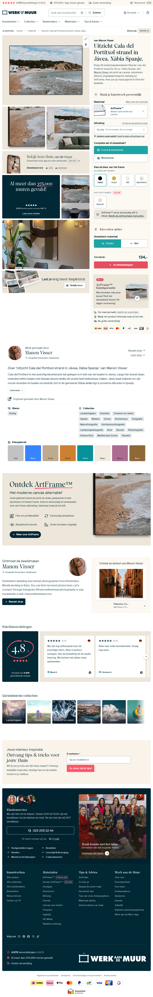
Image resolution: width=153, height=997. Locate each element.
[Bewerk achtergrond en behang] (85, 44)
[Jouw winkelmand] (148, 13)
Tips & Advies (91, 21)
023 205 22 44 (43, 830)
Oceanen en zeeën (124, 413)
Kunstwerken (9, 21)
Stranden (105, 413)
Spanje (84, 419)
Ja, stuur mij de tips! (80, 768)
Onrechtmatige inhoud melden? (87, 975)
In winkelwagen (123, 265)
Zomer (107, 419)
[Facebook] (28, 936)
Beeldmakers (50, 21)
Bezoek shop (135, 350)
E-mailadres (73, 754)
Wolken (96, 419)
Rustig (12, 413)
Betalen (15, 852)
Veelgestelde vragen (22, 848)
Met (136, 243)
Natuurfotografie (88, 424)
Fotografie (137, 419)
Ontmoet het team (92, 853)
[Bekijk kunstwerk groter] (85, 38)
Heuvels (126, 435)
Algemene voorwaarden (48, 975)
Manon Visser (106, 40)
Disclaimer (66, 975)
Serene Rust (86, 435)
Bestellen (51, 848)
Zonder (110, 243)
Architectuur (121, 419)
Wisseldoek (107, 157)
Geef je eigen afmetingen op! (120, 136)
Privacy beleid (110, 975)
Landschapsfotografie (91, 430)
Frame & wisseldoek (112, 150)
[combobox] (64, 13)
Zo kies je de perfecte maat (135, 123)
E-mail (56, 838)
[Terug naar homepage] (19, 12)
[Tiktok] (38, 936)
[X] (33, 936)
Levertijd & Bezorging (57, 852)
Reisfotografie (135, 430)
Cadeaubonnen (54, 857)
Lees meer (137, 355)
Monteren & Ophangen (23, 857)
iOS (51, 167)
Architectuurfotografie (113, 424)
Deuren (120, 430)
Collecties (29, 21)
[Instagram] (19, 936)
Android (62, 167)
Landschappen (88, 413)
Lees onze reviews (31, 213)
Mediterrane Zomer (107, 435)
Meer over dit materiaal (137, 101)
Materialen (70, 21)
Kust (109, 430)
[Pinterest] (24, 936)
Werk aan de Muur (127, 872)
